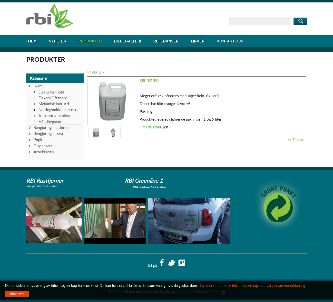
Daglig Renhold (51, 92)
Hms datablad (150, 127)
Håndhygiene (50, 122)
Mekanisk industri (54, 104)
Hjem (31, 41)
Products (94, 72)
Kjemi (38, 86)
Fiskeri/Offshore (53, 98)
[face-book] (162, 263)
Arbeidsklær (44, 152)
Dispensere (43, 146)
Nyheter (57, 41)
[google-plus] (182, 263)
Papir (38, 140)
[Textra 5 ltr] (112, 121)
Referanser (166, 41)
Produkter (90, 41)
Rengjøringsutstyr (49, 134)
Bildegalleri (127, 41)
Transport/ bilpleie (54, 116)
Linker (198, 41)
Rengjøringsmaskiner (51, 128)
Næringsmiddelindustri (58, 110)
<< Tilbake (295, 140)
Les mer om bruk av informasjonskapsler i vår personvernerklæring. (253, 286)
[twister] (171, 263)
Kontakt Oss (230, 41)
